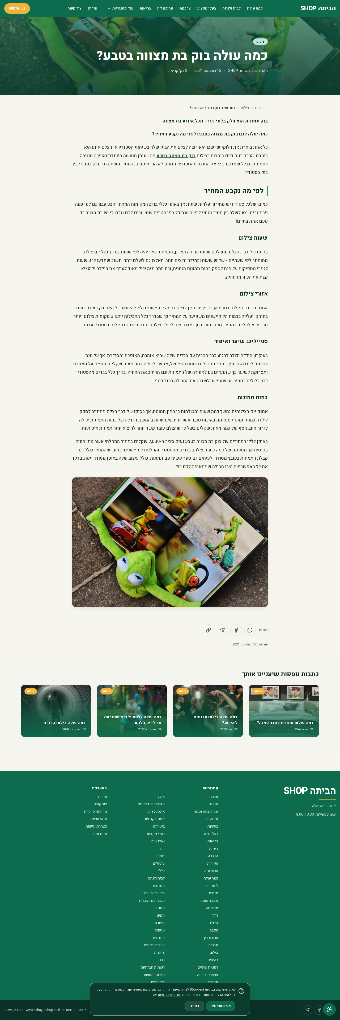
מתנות (160, 908)
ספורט (160, 923)
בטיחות (212, 826)
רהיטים (213, 960)
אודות (92, 8)
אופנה (213, 804)
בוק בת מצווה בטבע (176, 155)
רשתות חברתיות (153, 967)
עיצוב (214, 930)
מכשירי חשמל (154, 893)
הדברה (213, 856)
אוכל (161, 796)
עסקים (160, 930)
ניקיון (161, 915)
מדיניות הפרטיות (169, 994)
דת (162, 848)
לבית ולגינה (231, 8)
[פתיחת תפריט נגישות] (329, 1009)
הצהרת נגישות (96, 826)
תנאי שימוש (98, 819)
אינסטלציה (156, 811)
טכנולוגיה (211, 871)
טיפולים (159, 863)
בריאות (145, 8)
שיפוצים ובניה (207, 975)
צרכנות (185, 8)
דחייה (194, 1006)
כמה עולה (255, 8)
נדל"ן (214, 915)
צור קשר (75, 8)
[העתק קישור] (208, 630)
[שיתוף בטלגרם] (222, 630)
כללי (161, 871)
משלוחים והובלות (152, 900)
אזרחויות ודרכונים (151, 804)
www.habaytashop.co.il (43, 1010)
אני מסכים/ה (220, 1006)
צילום (260, 41)
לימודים (212, 886)
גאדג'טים (158, 841)
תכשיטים (158, 982)
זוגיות (160, 856)
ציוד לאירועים (154, 945)
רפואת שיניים (208, 967)
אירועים (212, 819)
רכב (162, 960)
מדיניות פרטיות (95, 811)
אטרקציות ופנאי (206, 811)
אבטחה (212, 796)
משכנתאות (209, 900)
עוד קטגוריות (122, 8)
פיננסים (159, 937)
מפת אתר (99, 834)
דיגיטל (213, 848)
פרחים (213, 945)
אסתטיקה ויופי (153, 819)
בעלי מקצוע (206, 8)
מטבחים (159, 886)
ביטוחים (159, 826)
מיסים (213, 893)
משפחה (212, 908)
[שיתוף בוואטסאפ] (250, 630)
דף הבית (261, 108)
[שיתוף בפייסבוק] (236, 630)
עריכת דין (165, 8)
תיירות (213, 982)
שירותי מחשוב (154, 975)
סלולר (213, 923)
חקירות (212, 863)
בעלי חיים (211, 834)
